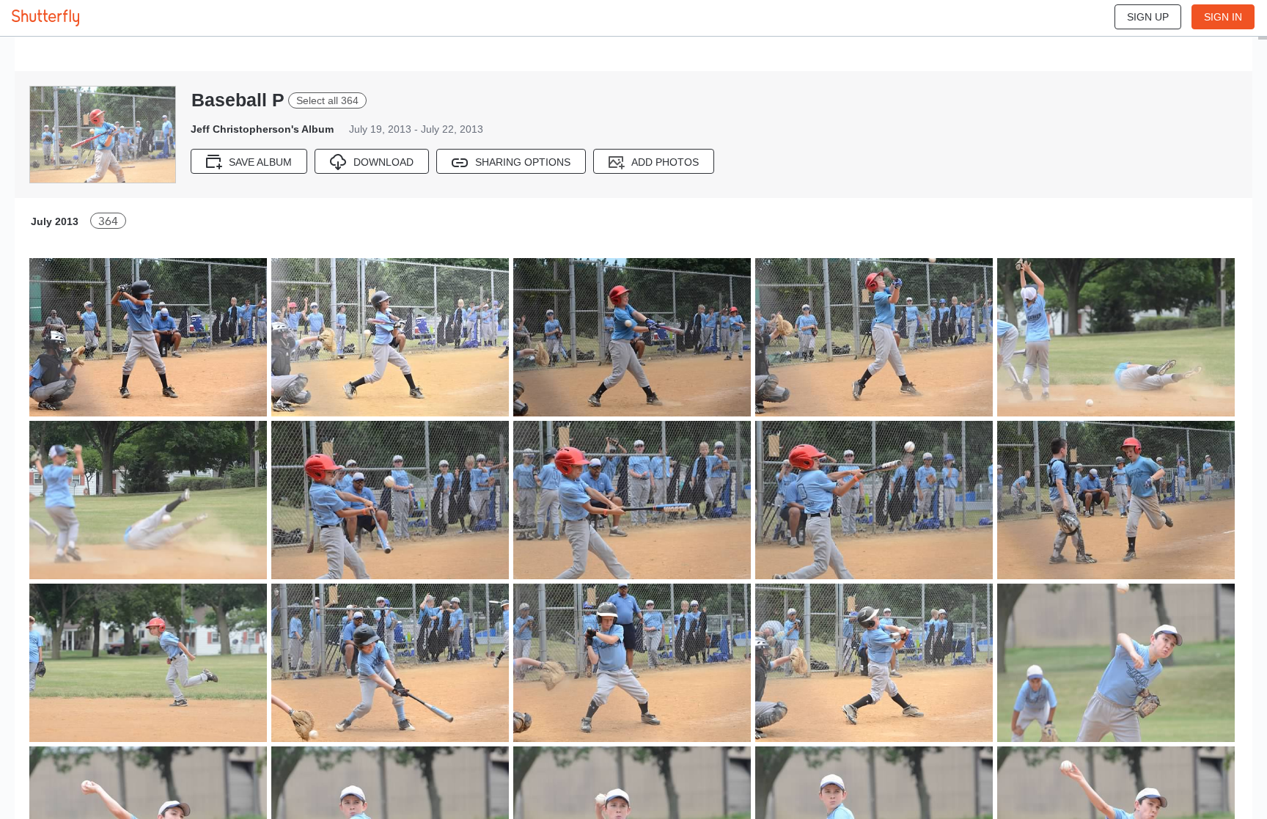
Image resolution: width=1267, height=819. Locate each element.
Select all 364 (327, 100)
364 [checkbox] (108, 221)
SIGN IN (1223, 17)
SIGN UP (1148, 17)
